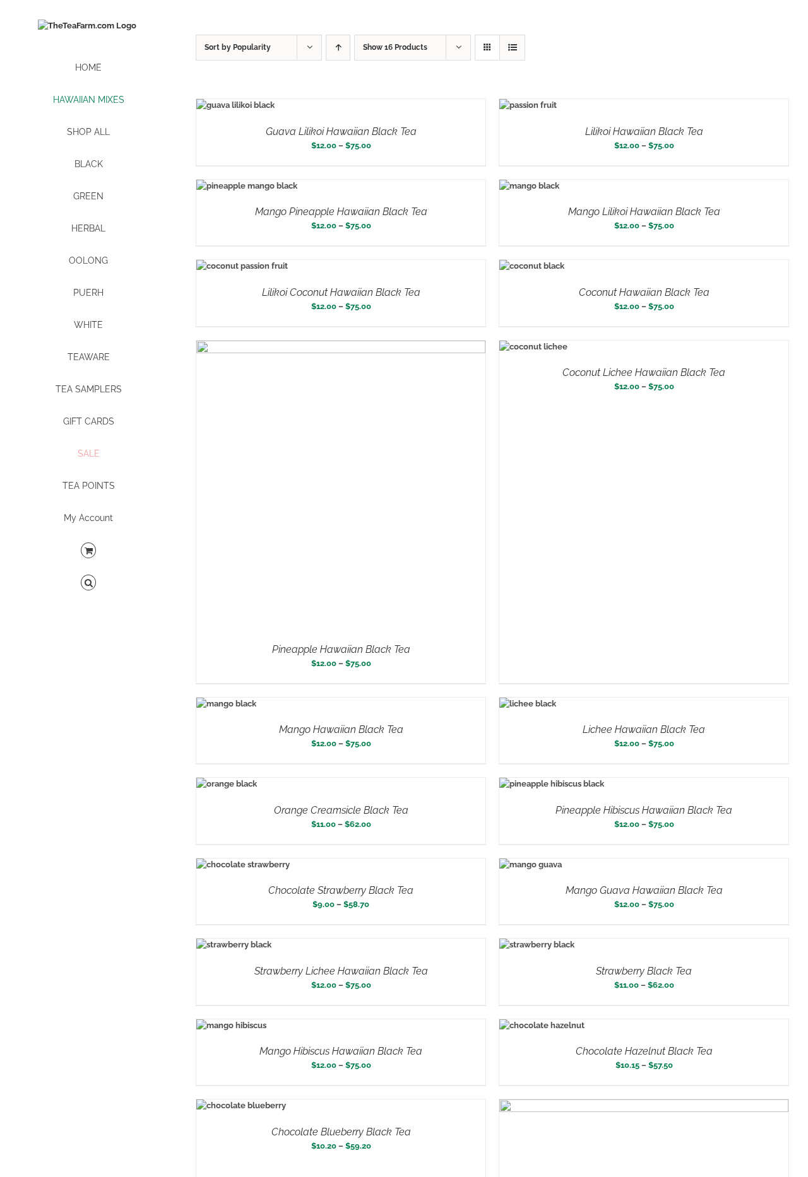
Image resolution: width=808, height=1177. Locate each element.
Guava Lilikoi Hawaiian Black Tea (341, 132)
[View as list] (512, 47)
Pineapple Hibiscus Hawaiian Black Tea (644, 810)
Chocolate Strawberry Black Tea (340, 890)
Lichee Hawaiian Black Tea (644, 729)
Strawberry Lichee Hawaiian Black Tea (341, 971)
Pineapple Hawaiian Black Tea (341, 649)
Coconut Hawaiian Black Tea (644, 292)
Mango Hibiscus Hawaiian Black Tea (340, 1051)
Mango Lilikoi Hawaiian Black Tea (644, 212)
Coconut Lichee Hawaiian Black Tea (643, 372)
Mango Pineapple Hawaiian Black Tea (341, 212)
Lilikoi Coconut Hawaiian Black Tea (341, 292)
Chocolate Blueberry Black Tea (341, 1132)
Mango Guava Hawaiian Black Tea (644, 890)
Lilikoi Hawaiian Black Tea (644, 132)
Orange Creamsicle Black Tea (341, 810)
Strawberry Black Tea (644, 971)
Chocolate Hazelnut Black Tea (644, 1051)
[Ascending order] (338, 48)
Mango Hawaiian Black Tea (341, 729)
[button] (88, 583)
